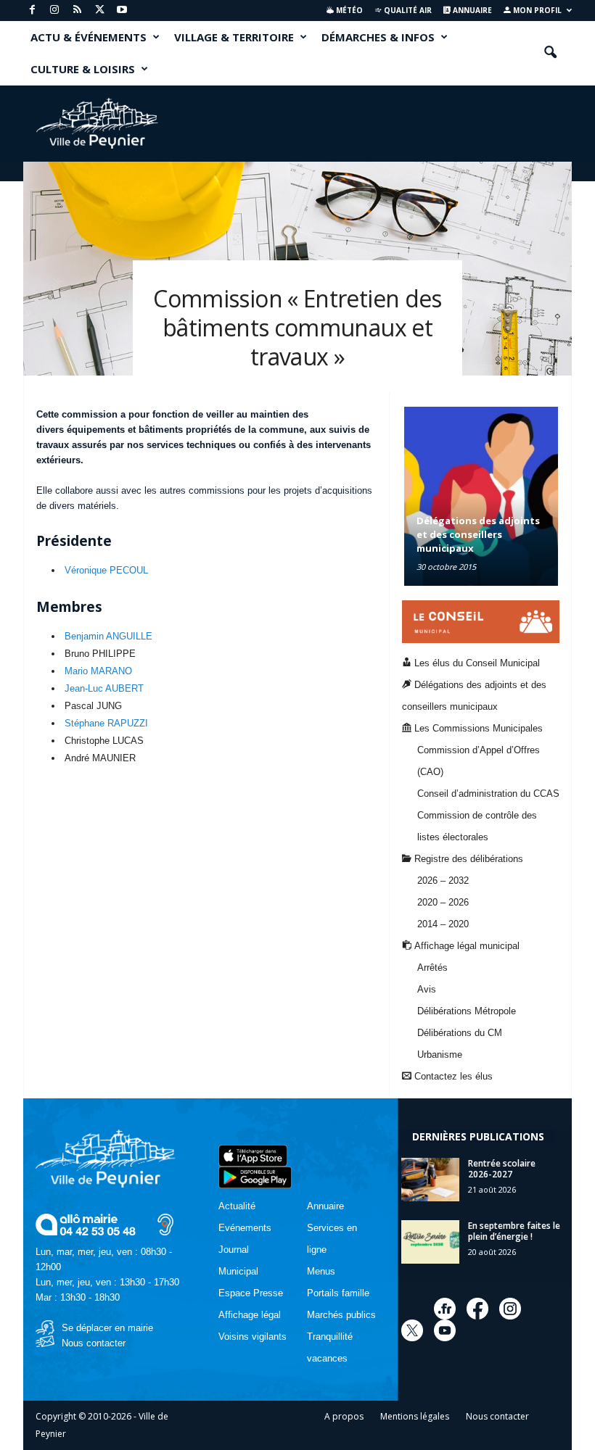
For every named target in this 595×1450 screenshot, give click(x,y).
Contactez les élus (452, 1076)
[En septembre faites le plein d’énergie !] (430, 1242)
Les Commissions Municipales (477, 728)
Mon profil (536, 10)
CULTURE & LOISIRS (82, 69)
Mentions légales (414, 1416)
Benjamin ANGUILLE (108, 636)
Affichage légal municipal (465, 945)
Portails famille (338, 1293)
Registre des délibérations (467, 858)
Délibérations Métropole (466, 1011)
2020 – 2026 (443, 902)
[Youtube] (122, 10)
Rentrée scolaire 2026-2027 (502, 1168)
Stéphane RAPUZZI (106, 723)
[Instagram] (54, 10)
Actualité (236, 1206)
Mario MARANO (98, 671)
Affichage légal (249, 1314)
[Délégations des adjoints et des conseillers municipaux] (481, 496)
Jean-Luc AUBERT (104, 688)
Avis (426, 989)
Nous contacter (94, 1343)
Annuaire (471, 10)
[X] (99, 10)
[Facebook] (32, 10)
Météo (348, 10)
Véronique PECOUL (106, 570)
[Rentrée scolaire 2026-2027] (430, 1179)
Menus (321, 1271)
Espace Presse (250, 1293)
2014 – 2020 (443, 924)
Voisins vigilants (252, 1336)
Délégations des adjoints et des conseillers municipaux (478, 534)
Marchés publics (341, 1314)
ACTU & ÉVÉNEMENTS (88, 37)
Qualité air (407, 10)
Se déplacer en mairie (107, 1327)
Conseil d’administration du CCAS (488, 793)
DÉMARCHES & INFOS (378, 37)
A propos (344, 1416)
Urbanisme (439, 1054)
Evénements (244, 1227)
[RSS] (77, 10)
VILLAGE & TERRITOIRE (234, 37)
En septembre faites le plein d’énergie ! (514, 1231)
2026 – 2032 (443, 880)
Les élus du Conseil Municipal (475, 663)
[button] (550, 53)
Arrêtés (432, 967)
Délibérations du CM (459, 1032)
